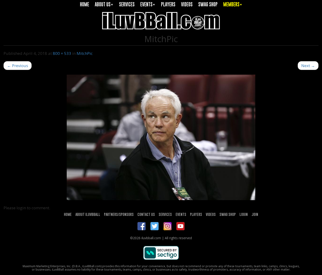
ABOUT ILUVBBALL (87, 214)
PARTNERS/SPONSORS (119, 214)
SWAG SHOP (208, 4)
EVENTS (147, 4)
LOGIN (243, 214)
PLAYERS (168, 4)
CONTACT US (146, 214)
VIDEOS (187, 4)
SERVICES (127, 4)
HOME (84, 4)
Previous (17, 65)
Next (308, 65)
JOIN (255, 214)
